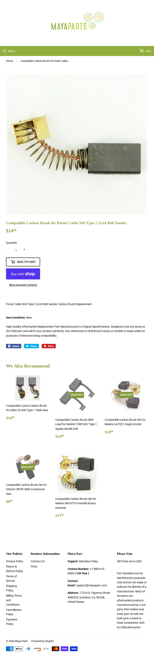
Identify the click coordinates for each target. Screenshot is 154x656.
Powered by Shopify (42, 641)
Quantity (11, 242)
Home (9, 60)
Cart (148, 51)
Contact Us (38, 561)
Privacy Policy (14, 561)
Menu (11, 51)
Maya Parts (21, 641)
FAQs (34, 566)
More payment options (23, 284)
